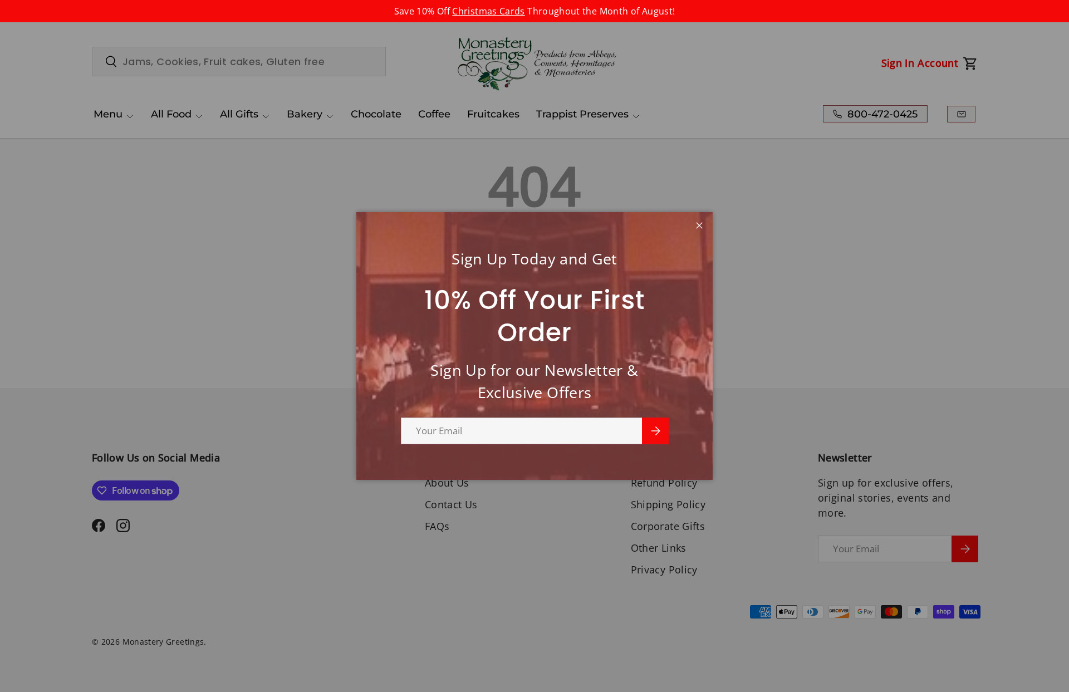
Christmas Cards (488, 11)
